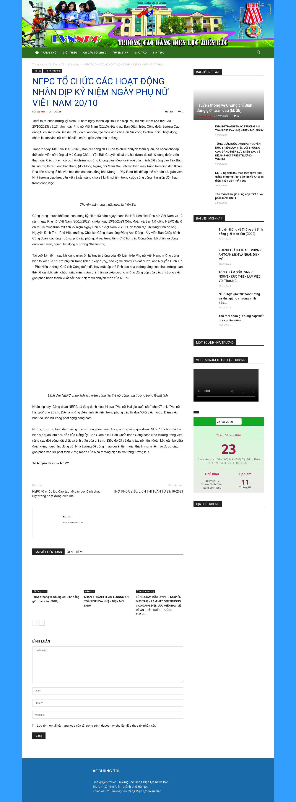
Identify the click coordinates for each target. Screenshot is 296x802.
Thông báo (40, 591)
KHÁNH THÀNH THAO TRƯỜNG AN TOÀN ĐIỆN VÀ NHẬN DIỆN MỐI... (240, 255)
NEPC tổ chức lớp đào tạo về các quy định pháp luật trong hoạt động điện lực (66, 494)
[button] (258, 53)
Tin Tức (158, 52)
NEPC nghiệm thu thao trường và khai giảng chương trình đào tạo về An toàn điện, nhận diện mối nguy (239, 176)
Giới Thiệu (70, 52)
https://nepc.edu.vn (72, 522)
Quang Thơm (205, 116)
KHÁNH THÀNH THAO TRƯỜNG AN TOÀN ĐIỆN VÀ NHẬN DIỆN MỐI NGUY (106, 601)
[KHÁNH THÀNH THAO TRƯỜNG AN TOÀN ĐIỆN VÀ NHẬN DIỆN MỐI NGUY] (107, 577)
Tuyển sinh (120, 52)
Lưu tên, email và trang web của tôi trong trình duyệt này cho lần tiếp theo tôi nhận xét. (96, 725)
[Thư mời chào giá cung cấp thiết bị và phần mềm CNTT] (202, 198)
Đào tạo (141, 52)
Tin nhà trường (70, 64)
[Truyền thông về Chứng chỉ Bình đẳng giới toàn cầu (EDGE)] (56, 577)
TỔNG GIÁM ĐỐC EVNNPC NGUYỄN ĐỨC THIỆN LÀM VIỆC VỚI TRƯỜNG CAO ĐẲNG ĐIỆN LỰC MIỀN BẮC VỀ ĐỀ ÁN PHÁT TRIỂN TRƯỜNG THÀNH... (158, 605)
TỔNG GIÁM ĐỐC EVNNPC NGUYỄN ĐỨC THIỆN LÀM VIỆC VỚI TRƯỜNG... (239, 276)
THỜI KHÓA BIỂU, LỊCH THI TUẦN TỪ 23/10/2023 (148, 491)
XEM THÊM (74, 552)
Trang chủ (49, 52)
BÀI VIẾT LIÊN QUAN (48, 552)
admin (41, 111)
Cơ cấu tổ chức (94, 52)
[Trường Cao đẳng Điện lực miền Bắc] (148, 23)
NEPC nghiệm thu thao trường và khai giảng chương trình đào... (239, 298)
